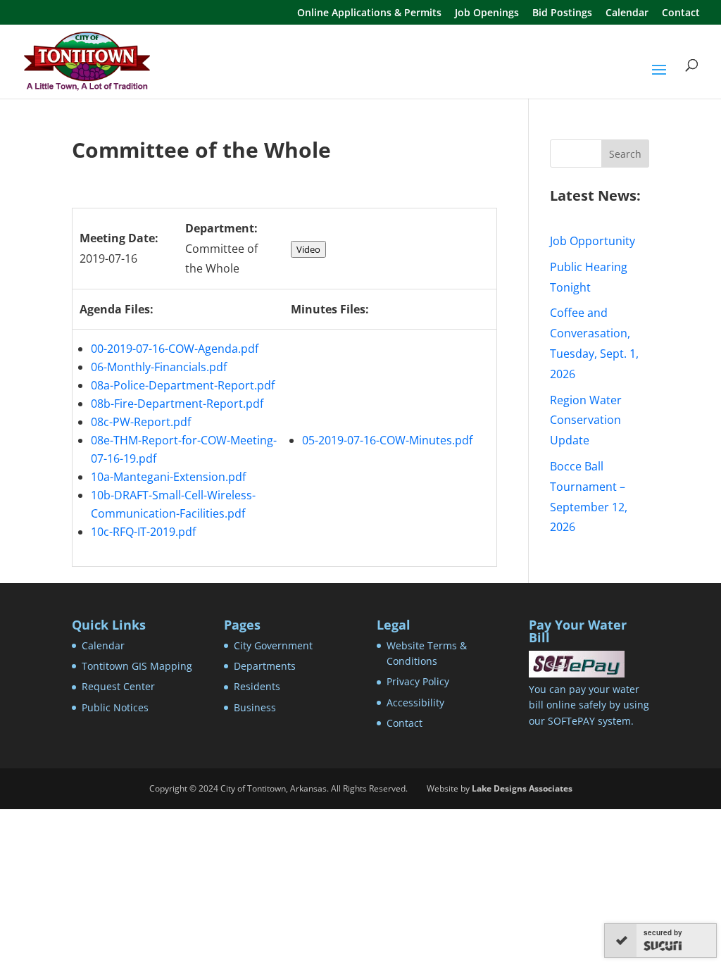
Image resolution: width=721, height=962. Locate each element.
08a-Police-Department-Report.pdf (183, 385)
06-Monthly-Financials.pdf (159, 367)
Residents (257, 686)
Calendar (627, 13)
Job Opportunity (592, 241)
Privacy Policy (418, 681)
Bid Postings (562, 13)
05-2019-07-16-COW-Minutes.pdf (387, 440)
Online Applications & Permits (369, 13)
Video (308, 249)
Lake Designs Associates (522, 788)
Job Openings (487, 13)
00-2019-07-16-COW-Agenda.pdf (174, 348)
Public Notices (115, 707)
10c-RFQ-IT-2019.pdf (143, 531)
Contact (681, 13)
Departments (265, 666)
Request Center (118, 686)
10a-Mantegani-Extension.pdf (168, 477)
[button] (659, 79)
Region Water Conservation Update (586, 420)
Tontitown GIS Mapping (137, 666)
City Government (273, 645)
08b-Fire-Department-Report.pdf (177, 403)
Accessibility (415, 702)
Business (255, 707)
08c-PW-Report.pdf (141, 422)
